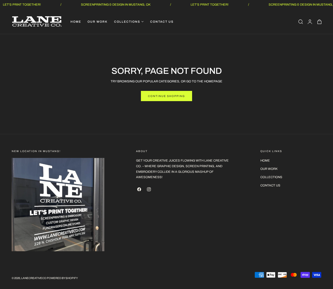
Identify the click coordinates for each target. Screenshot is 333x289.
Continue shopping (166, 96)
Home (265, 160)
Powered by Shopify (62, 278)
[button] (300, 22)
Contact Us (270, 185)
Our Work (269, 169)
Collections (271, 177)
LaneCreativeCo (33, 278)
